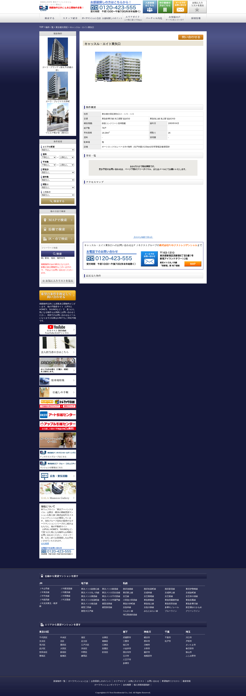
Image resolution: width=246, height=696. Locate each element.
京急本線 (127, 607)
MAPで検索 (57, 220)
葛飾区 (105, 641)
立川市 (126, 656)
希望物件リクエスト (171, 681)
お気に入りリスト (136, 681)
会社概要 (45, 543)
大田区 (63, 648)
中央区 (63, 637)
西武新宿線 (170, 589)
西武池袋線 (128, 589)
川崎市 (147, 645)
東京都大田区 (62, 27)
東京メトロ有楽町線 (90, 600)
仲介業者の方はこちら (165, 6)
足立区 (84, 641)
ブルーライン (171, 611)
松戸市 (168, 641)
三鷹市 (126, 641)
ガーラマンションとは (91, 18)
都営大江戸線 (87, 611)
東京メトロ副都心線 (90, 589)
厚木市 (147, 641)
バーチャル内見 (154, 18)
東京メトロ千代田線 (111, 596)
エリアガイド (133, 18)
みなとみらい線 (151, 611)
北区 (62, 641)
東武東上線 (128, 592)
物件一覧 (50, 27)
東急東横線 (149, 600)
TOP (41, 27)
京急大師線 (149, 607)
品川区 (42, 648)
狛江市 (126, 645)
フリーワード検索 (57, 254)
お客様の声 (175, 18)
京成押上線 (170, 592)
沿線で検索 (57, 229)
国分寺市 (127, 652)
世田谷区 (43, 652)
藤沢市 (147, 652)
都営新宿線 (107, 607)
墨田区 (63, 645)
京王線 (126, 596)
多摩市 (126, 663)
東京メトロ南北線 (89, 603)
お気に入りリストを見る (197, 6)
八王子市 (127, 659)
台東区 (105, 637)
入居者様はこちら (150, 6)
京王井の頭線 (192, 596)
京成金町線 (191, 592)
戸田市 (189, 641)
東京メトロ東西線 (89, 596)
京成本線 (148, 592)
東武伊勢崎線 (192, 589)
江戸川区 (85, 645)
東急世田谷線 (171, 603)
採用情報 (196, 18)
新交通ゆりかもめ (194, 607)
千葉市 (168, 637)
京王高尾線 (149, 596)
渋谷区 (84, 648)
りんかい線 (128, 611)
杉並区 (105, 652)
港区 (83, 637)
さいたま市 (191, 645)
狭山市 (189, 652)
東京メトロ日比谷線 (111, 592)
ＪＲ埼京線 (44, 592)
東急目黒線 (191, 600)
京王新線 (169, 596)
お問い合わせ (180, 6)
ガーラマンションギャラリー (107, 685)
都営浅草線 (107, 603)
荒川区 (42, 645)
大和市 (147, 648)
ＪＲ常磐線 (65, 596)
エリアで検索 (57, 238)
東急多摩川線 (192, 603)
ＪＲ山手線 (44, 588)
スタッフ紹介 (70, 18)
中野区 (84, 652)
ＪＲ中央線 (44, 596)
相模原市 (148, 656)
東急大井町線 (129, 603)
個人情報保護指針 (142, 685)
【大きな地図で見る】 (143, 237)
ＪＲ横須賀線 (66, 588)
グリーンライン (193, 611)
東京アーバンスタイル (43, 8)
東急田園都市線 (172, 600)
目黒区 (105, 648)
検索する (49, 18)
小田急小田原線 (130, 600)
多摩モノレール (172, 607)
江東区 (105, 645)
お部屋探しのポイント (112, 18)
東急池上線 (149, 603)
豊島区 (42, 656)
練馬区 (84, 656)
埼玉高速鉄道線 (130, 614)
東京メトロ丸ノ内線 (90, 592)
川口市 (189, 637)
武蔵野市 (127, 637)
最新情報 (187, 681)
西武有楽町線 (150, 589)
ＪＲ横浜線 (65, 592)
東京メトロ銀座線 (110, 589)
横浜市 (147, 637)
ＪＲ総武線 (44, 599)
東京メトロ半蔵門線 (111, 600)
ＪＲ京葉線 (65, 599)
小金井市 (127, 648)
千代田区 (43, 637)
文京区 (42, 641)
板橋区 (63, 656)
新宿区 (63, 652)
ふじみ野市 (191, 656)
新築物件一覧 (59, 681)
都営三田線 (86, 607)
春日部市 (190, 648)
